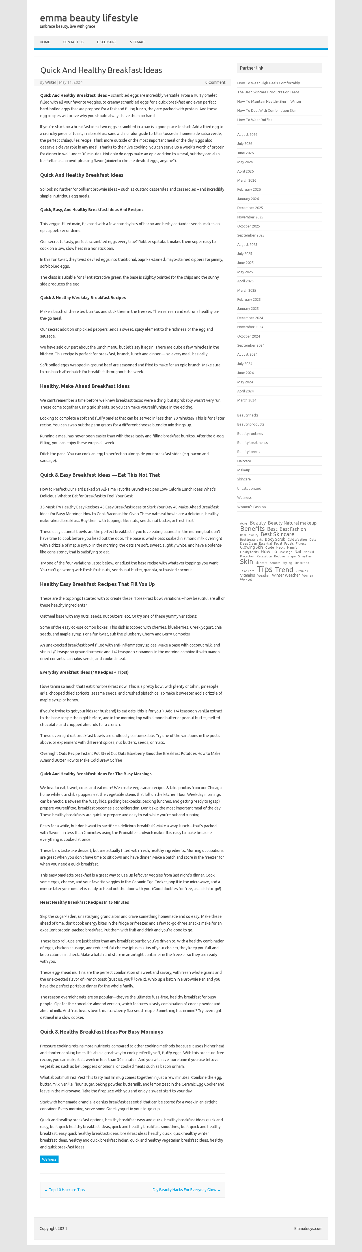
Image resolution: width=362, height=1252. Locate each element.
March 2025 (246, 290)
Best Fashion (293, 529)
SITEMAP (137, 42)
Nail (298, 552)
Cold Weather (297, 539)
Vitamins (247, 575)
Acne (243, 523)
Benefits (252, 528)
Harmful (292, 547)
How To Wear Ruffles (254, 120)
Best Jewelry (249, 535)
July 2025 (244, 253)
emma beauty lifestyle (89, 17)
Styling (287, 562)
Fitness (301, 543)
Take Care (247, 571)
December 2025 (250, 208)
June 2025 (245, 263)
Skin (246, 561)
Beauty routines (250, 433)
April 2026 (245, 171)
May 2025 (245, 272)
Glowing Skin (251, 547)
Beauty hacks (247, 415)
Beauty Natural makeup (292, 523)
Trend (284, 569)
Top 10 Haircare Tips (64, 1189)
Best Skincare (277, 534)
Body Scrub (275, 539)
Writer (50, 82)
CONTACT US (73, 42)
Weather (263, 575)
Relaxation (264, 556)
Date (312, 539)
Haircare (244, 461)
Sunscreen (301, 562)
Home (45, 42)
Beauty (257, 522)
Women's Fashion (251, 507)
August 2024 (247, 354)
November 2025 (250, 217)
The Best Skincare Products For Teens (268, 92)
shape (291, 556)
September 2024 (250, 345)
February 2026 (249, 189)
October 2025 (248, 226)
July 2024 (244, 364)
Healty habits (249, 552)
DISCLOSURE (107, 42)
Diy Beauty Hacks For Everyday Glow (187, 1189)
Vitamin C (302, 571)
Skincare (244, 479)
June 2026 (245, 153)
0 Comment (215, 82)
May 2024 (245, 382)
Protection (247, 556)
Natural (308, 552)
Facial (278, 543)
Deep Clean (248, 543)
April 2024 (245, 391)
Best (272, 528)
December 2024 (250, 318)
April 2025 (245, 281)
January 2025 (248, 308)
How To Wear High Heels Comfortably (268, 83)
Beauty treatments (252, 442)
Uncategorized (249, 488)
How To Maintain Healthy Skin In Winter (269, 101)
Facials (289, 543)
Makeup (243, 470)
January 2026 (248, 199)
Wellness (49, 1159)
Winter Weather (286, 575)
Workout (246, 579)
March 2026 (246, 180)
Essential (265, 543)
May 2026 (245, 162)
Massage (285, 552)
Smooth (275, 562)
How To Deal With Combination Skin (266, 110)
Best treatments (251, 539)
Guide (269, 547)
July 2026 (244, 143)
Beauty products (250, 424)
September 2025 (250, 235)
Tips (265, 569)
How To (269, 551)
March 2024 (246, 400)
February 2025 (249, 299)
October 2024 (248, 336)
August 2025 (247, 244)
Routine (279, 556)
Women (307, 575)
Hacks (280, 547)
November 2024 (250, 327)
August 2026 (247, 134)
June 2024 (245, 373)
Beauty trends (248, 452)
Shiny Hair (305, 556)
